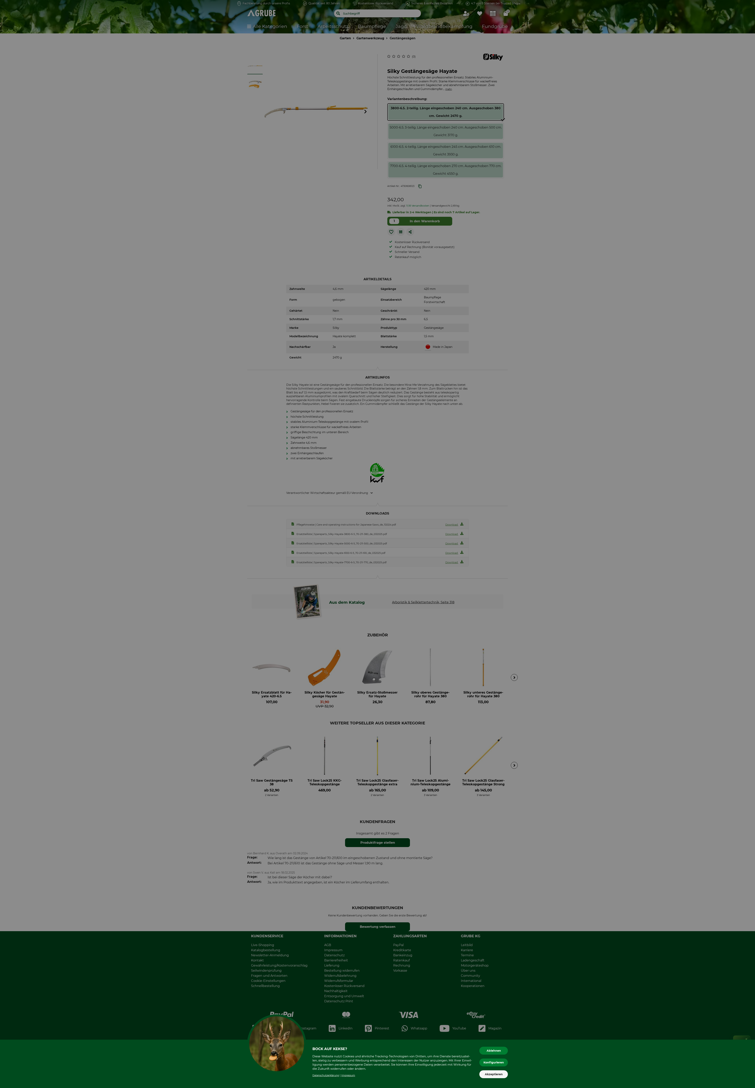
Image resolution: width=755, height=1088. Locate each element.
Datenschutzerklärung (325, 1075)
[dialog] (377, 544)
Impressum (348, 1075)
